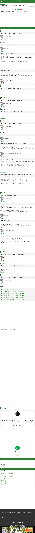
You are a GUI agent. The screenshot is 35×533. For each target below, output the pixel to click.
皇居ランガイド (3, 512)
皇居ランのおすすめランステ (5, 483)
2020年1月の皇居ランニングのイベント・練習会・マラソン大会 (13, 295)
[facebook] (15, 9)
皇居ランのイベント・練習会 (5, 486)
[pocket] (21, 9)
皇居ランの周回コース (4, 480)
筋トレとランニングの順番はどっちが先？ (7, 473)
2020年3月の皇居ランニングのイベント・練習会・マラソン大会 (13, 297)
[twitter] (13, 9)
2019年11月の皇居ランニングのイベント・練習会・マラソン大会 (13, 291)
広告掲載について (4, 465)
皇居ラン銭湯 (13, 512)
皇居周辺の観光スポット (4, 487)
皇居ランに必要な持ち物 (4, 481)
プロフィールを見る (15, 425)
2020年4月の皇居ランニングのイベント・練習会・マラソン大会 (13, 293)
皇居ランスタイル (17, 451)
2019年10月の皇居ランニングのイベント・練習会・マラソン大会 (13, 299)
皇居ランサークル (24, 512)
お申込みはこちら (3, 39)
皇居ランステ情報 (8, 512)
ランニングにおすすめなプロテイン (6, 471)
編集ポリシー (20, 425)
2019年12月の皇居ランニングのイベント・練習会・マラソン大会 (13, 289)
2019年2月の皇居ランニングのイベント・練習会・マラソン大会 (10, 329)
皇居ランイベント (18, 512)
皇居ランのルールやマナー (5, 484)
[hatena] (17, 9)
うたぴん (17, 417)
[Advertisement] (17, 19)
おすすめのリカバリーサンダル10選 (6, 476)
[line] (19, 9)
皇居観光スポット (30, 512)
